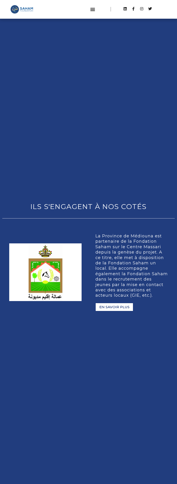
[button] (93, 9)
